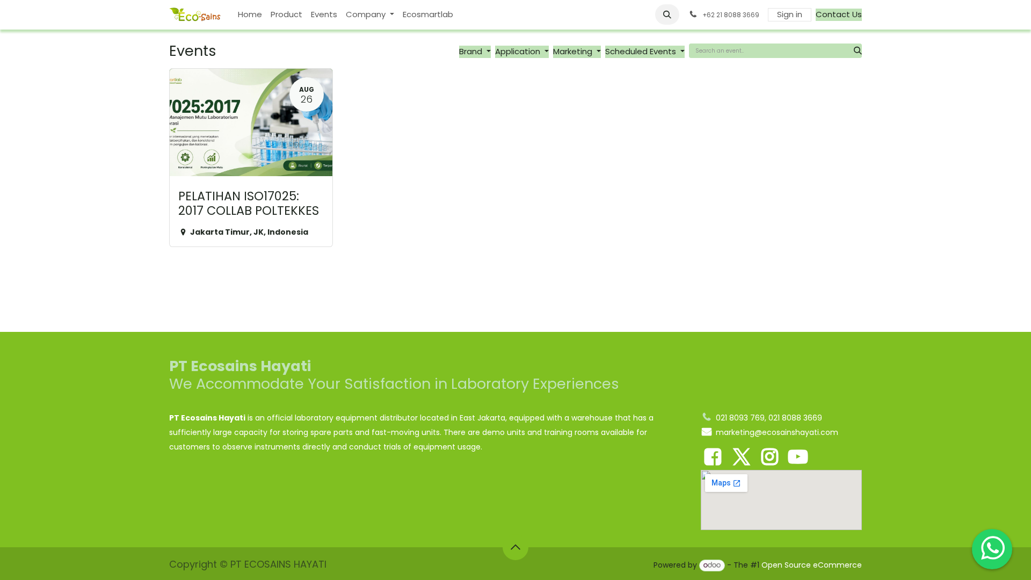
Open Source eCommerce (811, 565)
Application (518, 51)
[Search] (858, 51)
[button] (667, 14)
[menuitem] (250, 14)
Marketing (573, 51)
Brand (471, 51)
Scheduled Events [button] (641, 51)
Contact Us (839, 14)
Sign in (789, 14)
